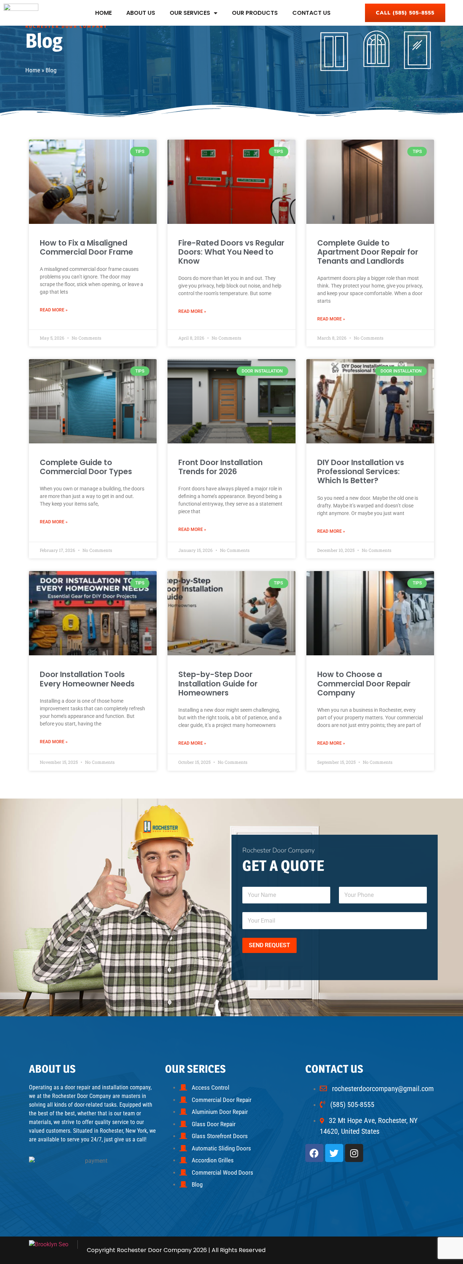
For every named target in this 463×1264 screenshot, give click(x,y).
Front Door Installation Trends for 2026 (220, 467)
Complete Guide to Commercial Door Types (86, 467)
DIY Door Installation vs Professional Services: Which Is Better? (360, 471)
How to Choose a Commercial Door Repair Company (364, 683)
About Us (140, 13)
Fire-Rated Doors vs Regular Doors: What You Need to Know (231, 252)
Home (103, 13)
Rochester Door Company (154, 1250)
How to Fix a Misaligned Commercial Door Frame (86, 247)
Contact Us (311, 13)
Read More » (54, 309)
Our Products (255, 13)
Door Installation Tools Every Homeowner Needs (87, 679)
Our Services (190, 13)
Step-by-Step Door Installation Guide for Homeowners (218, 683)
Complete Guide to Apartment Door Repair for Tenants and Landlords (367, 252)
